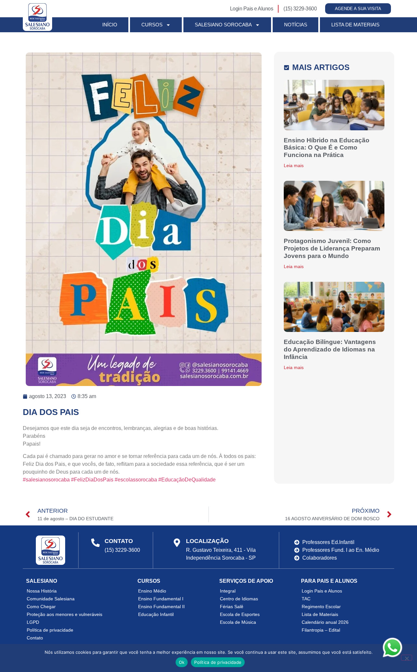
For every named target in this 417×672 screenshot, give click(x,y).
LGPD (33, 622)
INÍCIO (109, 24)
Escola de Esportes (240, 614)
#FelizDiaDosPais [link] (92, 479)
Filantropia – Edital (321, 630)
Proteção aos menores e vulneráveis (64, 614)
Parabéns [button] (34, 436)
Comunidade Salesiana (51, 598)
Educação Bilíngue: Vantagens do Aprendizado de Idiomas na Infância (330, 349)
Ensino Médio (152, 590)
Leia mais (294, 165)
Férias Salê (231, 606)
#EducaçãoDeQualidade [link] (187, 479)
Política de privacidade (50, 630)
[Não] (406, 658)
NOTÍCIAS (295, 24)
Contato (35, 637)
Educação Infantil (156, 614)
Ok (182, 662)
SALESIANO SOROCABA (223, 24)
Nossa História (42, 590)
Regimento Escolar (321, 606)
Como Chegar (41, 606)
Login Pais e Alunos (322, 590)
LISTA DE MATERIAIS (355, 24)
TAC (306, 598)
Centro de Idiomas (239, 598)
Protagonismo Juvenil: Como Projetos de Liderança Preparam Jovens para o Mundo (332, 248)
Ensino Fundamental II (161, 606)
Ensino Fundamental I (160, 598)
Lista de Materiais (320, 614)
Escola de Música (238, 622)
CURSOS (152, 24)
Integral (228, 590)
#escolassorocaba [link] (136, 479)
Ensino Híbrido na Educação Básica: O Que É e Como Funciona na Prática (326, 148)
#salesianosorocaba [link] (46, 479)
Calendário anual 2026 (325, 622)
